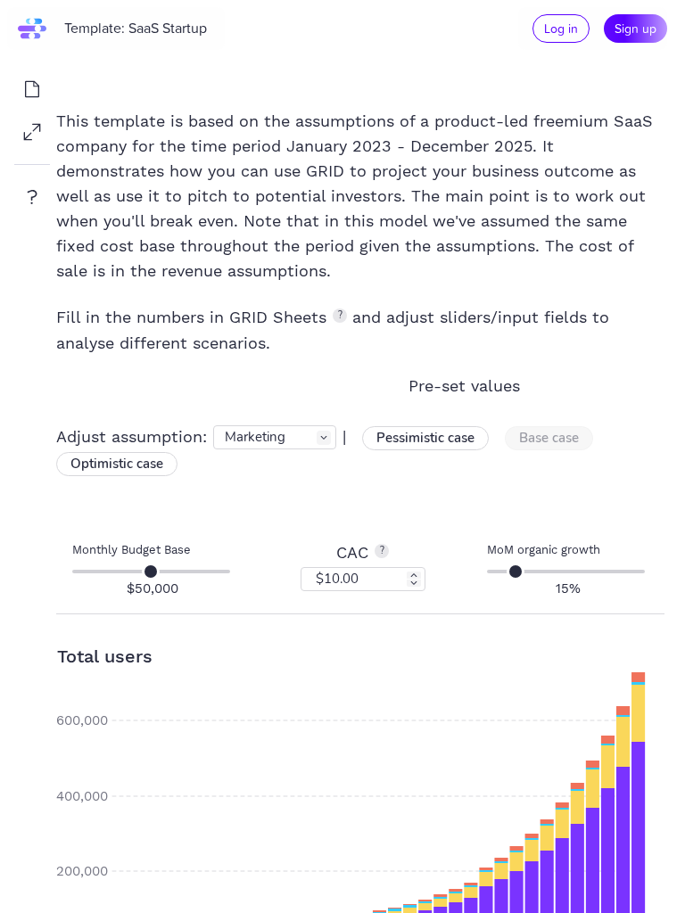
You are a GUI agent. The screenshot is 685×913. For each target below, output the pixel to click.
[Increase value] (414, 575)
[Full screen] (32, 132)
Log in (561, 28)
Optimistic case (116, 464)
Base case (549, 438)
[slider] (151, 571)
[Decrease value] (414, 583)
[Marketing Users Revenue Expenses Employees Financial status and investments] (274, 436)
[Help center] (32, 197)
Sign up (635, 28)
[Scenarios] (32, 89)
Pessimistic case (425, 438)
